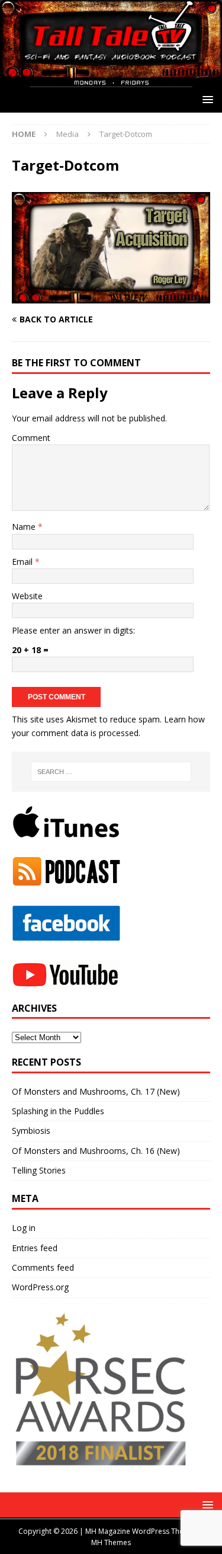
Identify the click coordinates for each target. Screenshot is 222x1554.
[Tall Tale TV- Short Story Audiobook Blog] (111, 80)
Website (27, 596)
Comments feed (43, 1267)
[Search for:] (111, 772)
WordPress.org (40, 1287)
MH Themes (111, 1542)
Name (25, 526)
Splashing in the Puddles (58, 1111)
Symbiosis (31, 1130)
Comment (31, 437)
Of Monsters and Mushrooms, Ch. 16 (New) (96, 1150)
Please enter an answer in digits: (73, 630)
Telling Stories (39, 1170)
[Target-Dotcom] (111, 296)
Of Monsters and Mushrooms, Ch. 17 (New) (96, 1091)
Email (23, 561)
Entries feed (34, 1248)
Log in (24, 1227)
